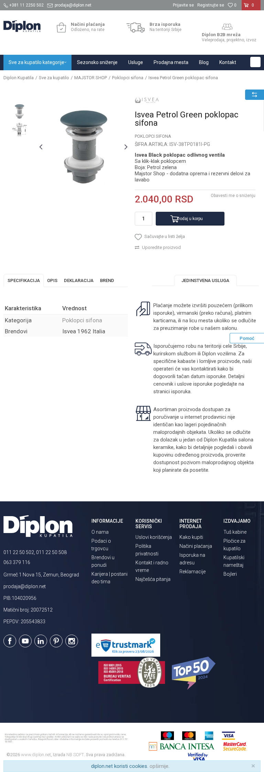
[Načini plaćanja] (61, 27)
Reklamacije (192, 571)
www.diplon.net (36, 754)
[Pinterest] (56, 641)
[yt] (25, 641)
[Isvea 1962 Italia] (147, 100)
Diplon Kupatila (18, 77)
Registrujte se (210, 5)
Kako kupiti (191, 537)
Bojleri (230, 574)
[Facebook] (9, 641)
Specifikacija (24, 280)
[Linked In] (40, 641)
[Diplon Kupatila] (22, 26)
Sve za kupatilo (54, 77)
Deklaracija (79, 280)
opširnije (159, 766)
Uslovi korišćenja (153, 537)
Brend (107, 280)
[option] (19, 111)
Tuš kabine (234, 532)
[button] (255, 62)
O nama (100, 532)
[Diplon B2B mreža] (227, 27)
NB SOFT (75, 754)
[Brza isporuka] (135, 27)
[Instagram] (71, 641)
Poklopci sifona (127, 77)
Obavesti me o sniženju (233, 195)
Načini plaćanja (195, 546)
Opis (52, 280)
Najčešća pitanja (152, 579)
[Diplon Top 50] (195, 673)
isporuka (180, 391)
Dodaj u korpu (190, 218)
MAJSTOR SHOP (90, 77)
